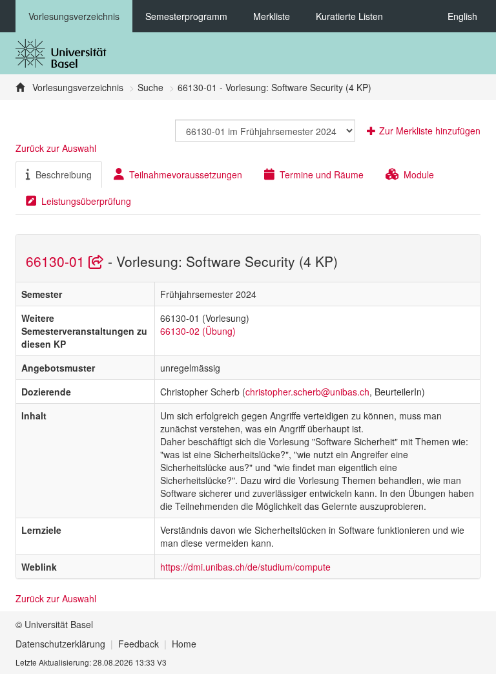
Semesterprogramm (186, 16)
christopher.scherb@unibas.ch (307, 391)
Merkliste (271, 16)
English (462, 16)
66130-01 (57, 261)
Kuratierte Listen (349, 16)
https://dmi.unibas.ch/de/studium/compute (245, 566)
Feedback (138, 643)
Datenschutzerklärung (60, 643)
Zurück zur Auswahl (56, 148)
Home (184, 643)
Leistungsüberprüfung (86, 201)
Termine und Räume (322, 174)
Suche (150, 87)
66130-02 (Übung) (198, 330)
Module (419, 174)
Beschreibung (64, 174)
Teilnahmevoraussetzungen (185, 174)
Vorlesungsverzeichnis (73, 16)
